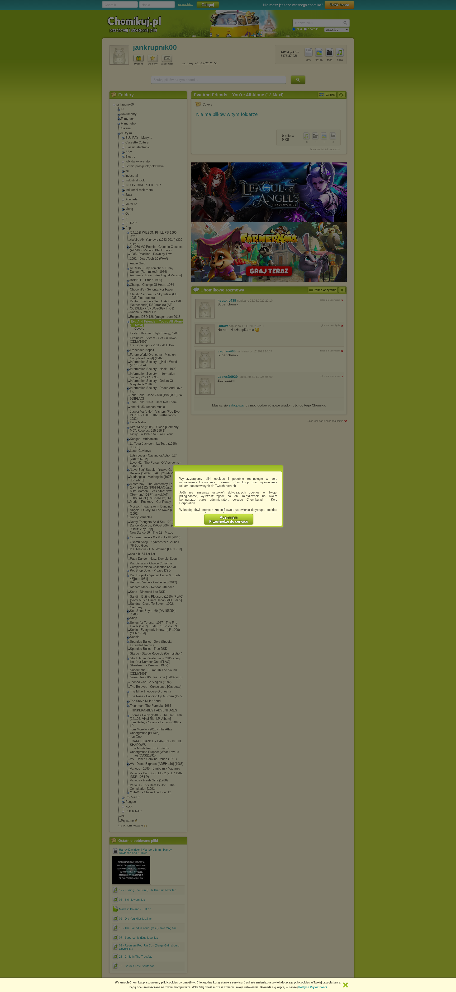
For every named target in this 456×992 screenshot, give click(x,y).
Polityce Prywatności (312, 987)
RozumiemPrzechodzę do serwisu (228, 519)
